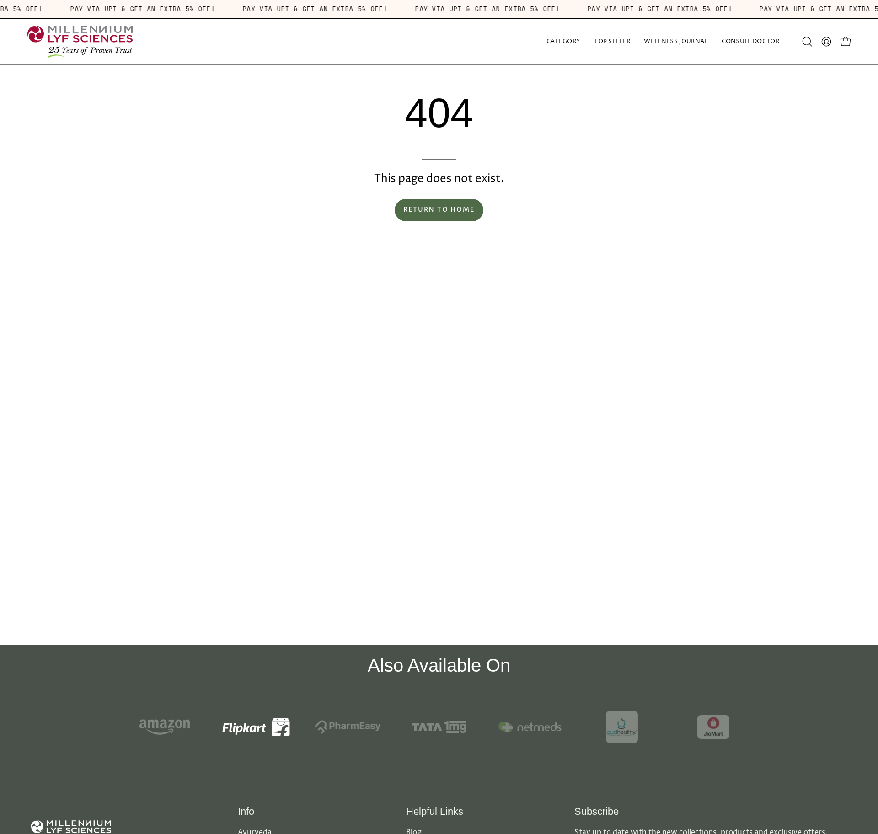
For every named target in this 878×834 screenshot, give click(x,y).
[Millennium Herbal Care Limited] (80, 42)
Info (246, 811)
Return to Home (438, 209)
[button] (675, 41)
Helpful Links (434, 811)
